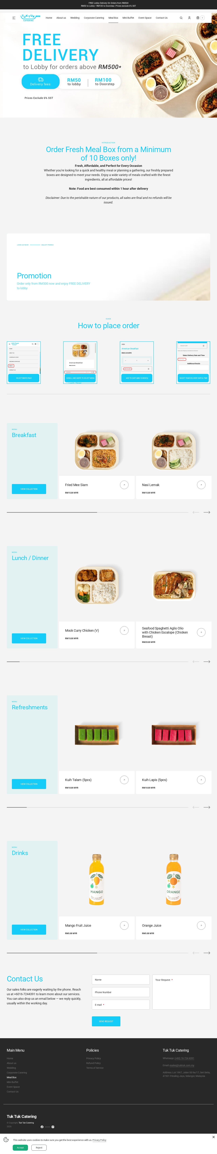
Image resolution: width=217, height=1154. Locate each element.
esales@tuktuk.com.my (182, 1065)
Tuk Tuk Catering (26, 1123)
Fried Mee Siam (76, 485)
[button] (181, 18)
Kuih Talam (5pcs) (78, 780)
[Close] (213, 1137)
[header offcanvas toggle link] (15, 18)
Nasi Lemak (150, 485)
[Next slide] (207, 512)
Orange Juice (151, 925)
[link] (97, 449)
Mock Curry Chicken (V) (82, 630)
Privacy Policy (99, 1139)
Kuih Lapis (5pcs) (154, 780)
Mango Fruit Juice (78, 925)
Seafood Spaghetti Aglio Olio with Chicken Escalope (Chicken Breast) (165, 632)
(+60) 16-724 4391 (184, 1058)
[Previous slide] (196, 512)
